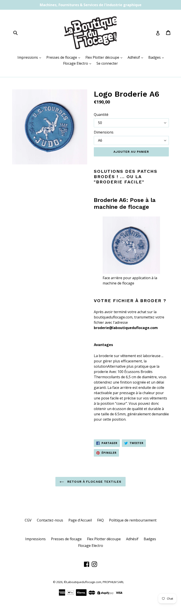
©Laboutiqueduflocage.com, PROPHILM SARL (94, 582)
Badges (155, 57)
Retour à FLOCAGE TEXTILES (93, 481)
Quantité (101, 114)
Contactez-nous (50, 520)
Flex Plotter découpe (102, 57)
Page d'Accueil (80, 520)
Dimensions (103, 132)
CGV (28, 520)
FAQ (100, 520)
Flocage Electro (76, 63)
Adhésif (134, 57)
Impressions (28, 57)
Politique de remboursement (132, 520)
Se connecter (107, 63)
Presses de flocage (62, 57)
